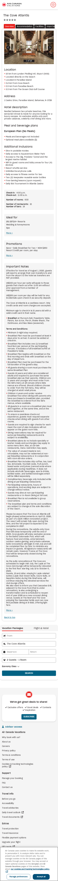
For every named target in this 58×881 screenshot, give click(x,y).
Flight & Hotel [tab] (41, 628)
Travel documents (11, 817)
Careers (6, 746)
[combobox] (29, 635)
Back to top (9, 617)
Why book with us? (11, 737)
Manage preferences (18, 877)
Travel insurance (10, 833)
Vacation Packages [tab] (12, 628)
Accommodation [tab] (24, 26)
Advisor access (13, 727)
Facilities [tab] (39, 26)
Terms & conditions (11, 755)
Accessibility (8, 803)
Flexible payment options (14, 838)
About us (6, 742)
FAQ (4, 783)
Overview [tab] (9, 26)
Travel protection (10, 829)
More (9, 233)
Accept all (41, 877)
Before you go (9, 799)
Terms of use (8, 760)
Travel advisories (10, 808)
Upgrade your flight (11, 842)
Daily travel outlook (11, 813)
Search (29, 673)
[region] (29, 864)
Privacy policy (9, 751)
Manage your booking (12, 778)
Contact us (7, 787)
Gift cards (7, 847)
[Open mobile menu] (53, 4)
